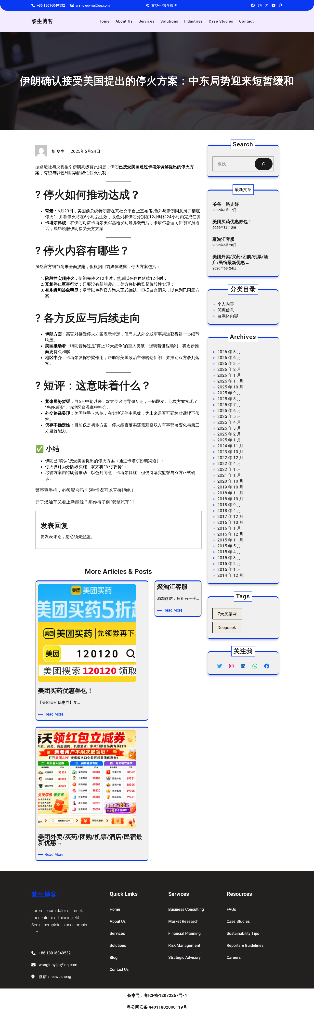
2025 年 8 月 (229, 398)
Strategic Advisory (184, 957)
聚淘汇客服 (223, 239)
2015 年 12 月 (230, 534)
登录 (86, 536)
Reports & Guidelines (245, 945)
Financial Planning (184, 933)
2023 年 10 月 (230, 451)
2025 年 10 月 (230, 387)
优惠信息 (225, 310)
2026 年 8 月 (229, 351)
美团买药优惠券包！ (232, 221)
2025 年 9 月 (229, 392)
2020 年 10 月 (230, 481)
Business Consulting (186, 909)
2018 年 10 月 (230, 498)
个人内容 (225, 304)
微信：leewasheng (55, 976)
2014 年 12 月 (230, 575)
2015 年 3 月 (229, 557)
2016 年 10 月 (230, 522)
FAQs (231, 909)
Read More (55, 714)
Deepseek (227, 627)
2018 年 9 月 (229, 504)
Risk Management (184, 945)
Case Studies (238, 921)
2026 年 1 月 (229, 375)
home (115, 909)
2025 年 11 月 (230, 381)
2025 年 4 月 (229, 422)
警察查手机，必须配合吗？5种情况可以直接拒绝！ (85, 490)
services (117, 933)
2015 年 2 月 (229, 563)
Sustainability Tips (243, 933)
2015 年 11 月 (230, 540)
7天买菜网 (227, 613)
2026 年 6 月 (229, 357)
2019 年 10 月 (230, 487)
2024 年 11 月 (230, 445)
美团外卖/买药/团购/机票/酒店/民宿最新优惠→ (240, 259)
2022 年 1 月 (229, 469)
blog (114, 957)
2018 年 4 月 (229, 510)
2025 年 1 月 (229, 439)
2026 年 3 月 (229, 363)
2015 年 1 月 (229, 569)
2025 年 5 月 (229, 416)
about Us (118, 921)
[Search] (264, 164)
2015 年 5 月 (229, 545)
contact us (119, 969)
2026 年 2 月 (229, 369)
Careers (234, 957)
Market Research (183, 921)
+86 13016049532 (51, 5)
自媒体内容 (227, 315)
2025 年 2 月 (229, 434)
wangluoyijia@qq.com (93, 5)
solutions (118, 945)
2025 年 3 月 (229, 428)
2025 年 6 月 (229, 410)
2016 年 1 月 (229, 528)
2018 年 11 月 (230, 492)
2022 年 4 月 (229, 463)
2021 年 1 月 (229, 475)
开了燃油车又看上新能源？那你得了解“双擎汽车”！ (85, 501)
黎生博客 (42, 21)
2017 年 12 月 (230, 516)
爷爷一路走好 (225, 204)
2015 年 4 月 (229, 551)
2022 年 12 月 (230, 457)
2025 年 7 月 (229, 404)
